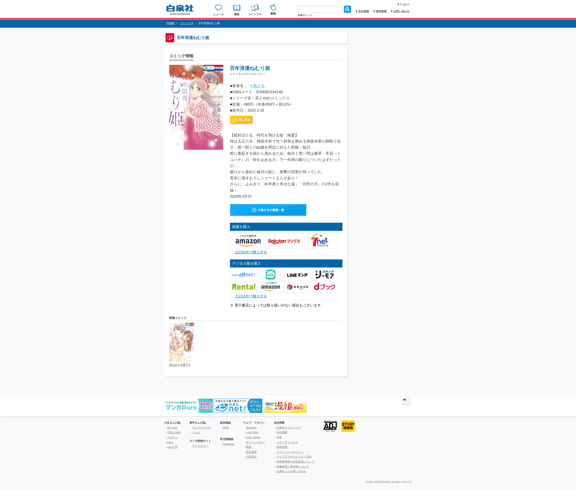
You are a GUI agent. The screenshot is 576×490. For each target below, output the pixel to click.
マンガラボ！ (200, 445)
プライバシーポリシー (290, 452)
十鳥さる (257, 86)
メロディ (172, 437)
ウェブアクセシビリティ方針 (294, 456)
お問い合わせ (401, 11)
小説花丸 (251, 456)
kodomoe (228, 444)
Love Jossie (253, 437)
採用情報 (381, 11)
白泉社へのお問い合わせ (291, 471)
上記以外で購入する (251, 252)
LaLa (170, 442)
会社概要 (282, 432)
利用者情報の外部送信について (295, 461)
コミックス (187, 23)
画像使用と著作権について (293, 466)
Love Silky (252, 432)
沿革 (279, 437)
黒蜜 (248, 447)
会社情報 (363, 11)
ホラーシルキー (255, 442)
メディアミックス (287, 442)
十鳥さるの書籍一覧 (271, 210)
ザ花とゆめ (173, 432)
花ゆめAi (251, 427)
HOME (170, 23)
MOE (226, 427)
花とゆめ (172, 427)
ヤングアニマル (201, 427)
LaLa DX (172, 447)
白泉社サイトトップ (289, 427)
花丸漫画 (251, 452)
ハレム (196, 432)
